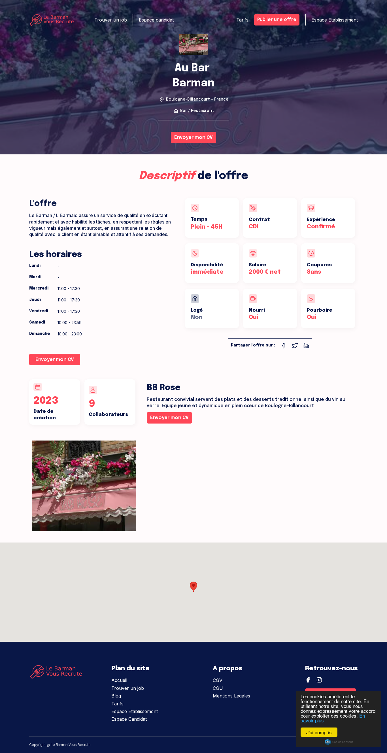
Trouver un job (127, 688)
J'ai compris (319, 732)
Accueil (119, 680)
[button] (193, 587)
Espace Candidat (129, 719)
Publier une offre (276, 19)
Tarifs (117, 704)
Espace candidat (156, 20)
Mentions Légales (231, 696)
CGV (217, 680)
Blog (116, 696)
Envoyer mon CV (193, 137)
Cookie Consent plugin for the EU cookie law (339, 742)
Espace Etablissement (134, 711)
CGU (218, 688)
